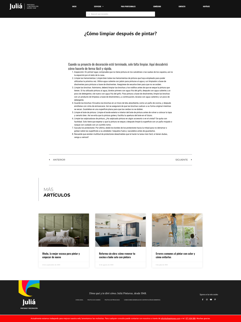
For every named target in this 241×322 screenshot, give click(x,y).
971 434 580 (191, 318)
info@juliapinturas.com (170, 318)
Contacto (182, 6)
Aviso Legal (79, 300)
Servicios (97, 6)
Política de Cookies (93, 300)
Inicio (74, 6)
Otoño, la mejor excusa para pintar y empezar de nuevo (61, 255)
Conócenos (157, 6)
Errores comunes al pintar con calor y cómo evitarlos (175, 255)
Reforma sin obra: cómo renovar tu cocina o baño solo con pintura (117, 255)
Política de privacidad (112, 300)
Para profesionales (128, 6)
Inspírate (206, 6)
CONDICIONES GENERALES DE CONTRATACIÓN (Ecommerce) (142, 300)
